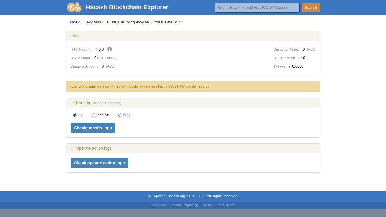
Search (311, 8)
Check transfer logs (93, 127)
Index (75, 22)
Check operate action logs (99, 162)
